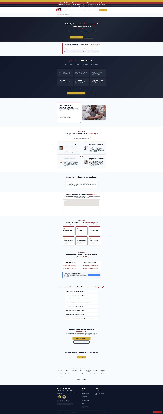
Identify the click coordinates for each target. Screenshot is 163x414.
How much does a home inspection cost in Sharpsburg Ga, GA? (77, 295)
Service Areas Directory (85, 404)
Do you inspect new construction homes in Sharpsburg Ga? (76, 314)
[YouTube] (64, 401)
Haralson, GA (74, 373)
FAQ (82, 399)
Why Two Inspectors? (85, 406)
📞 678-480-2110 (85, 6)
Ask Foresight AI (81, 357)
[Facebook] (58, 401)
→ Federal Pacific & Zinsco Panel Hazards (69, 268)
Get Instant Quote (88, 37)
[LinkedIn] (67, 401)
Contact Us (83, 403)
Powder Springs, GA (102, 371)
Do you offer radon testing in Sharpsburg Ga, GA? (74, 306)
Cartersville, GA (60, 373)
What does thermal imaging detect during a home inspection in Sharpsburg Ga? (80, 318)
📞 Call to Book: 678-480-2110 (81, 341)
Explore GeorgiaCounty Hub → (95, 44)
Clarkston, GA (81, 370)
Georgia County (66, 16)
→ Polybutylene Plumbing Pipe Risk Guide (69, 265)
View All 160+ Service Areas (81, 379)
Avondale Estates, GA (95, 371)
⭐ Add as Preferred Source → (94, 274)
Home (58, 14)
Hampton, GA (67, 373)
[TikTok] (62, 401)
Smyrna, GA (81, 373)
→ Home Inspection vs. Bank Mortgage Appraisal (90, 268)
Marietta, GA (60, 370)
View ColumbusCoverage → (101, 4)
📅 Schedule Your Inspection (76, 37)
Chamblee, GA (89, 373)
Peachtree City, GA (95, 373)
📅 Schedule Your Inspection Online (81, 338)
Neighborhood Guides (85, 394)
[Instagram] (60, 401)
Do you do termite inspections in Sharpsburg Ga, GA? (75, 310)
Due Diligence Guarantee (86, 393)
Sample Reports (84, 396)
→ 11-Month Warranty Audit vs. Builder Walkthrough (91, 265)
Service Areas (62, 14)
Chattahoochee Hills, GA (88, 371)
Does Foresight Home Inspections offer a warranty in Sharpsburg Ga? (78, 302)
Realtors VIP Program (85, 400)
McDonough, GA (74, 370)
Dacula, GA (67, 370)
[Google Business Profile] (69, 401)
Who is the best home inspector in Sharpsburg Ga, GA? (75, 291)
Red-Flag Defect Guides (85, 407)
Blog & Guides (84, 397)
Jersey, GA (102, 373)
